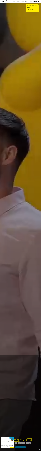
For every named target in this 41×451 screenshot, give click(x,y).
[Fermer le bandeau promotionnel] (38, 4)
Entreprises (26, 1)
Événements (22, 1)
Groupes (30, 1)
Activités (14, 1)
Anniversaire (18, 1)
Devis (33, 1)
